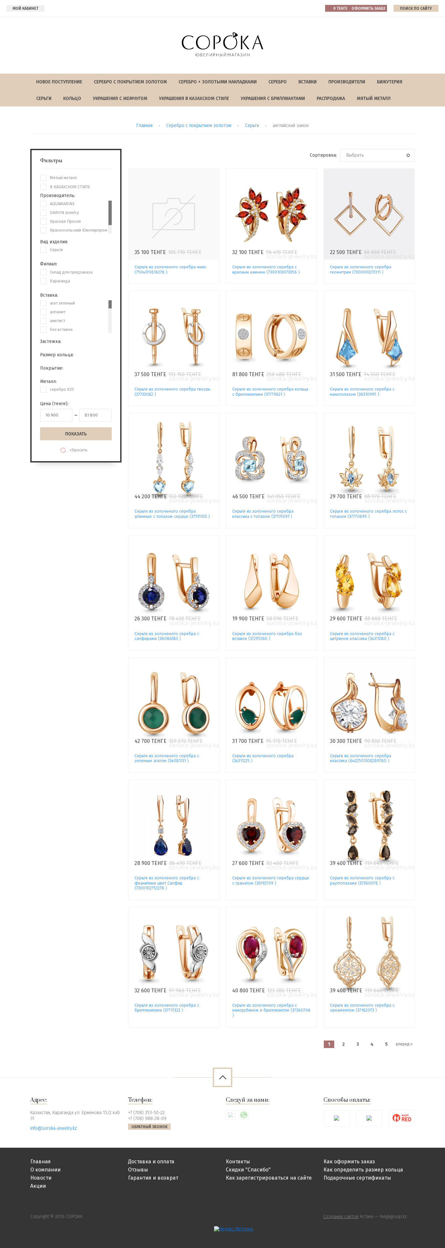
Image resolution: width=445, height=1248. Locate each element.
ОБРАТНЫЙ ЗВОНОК (149, 1127)
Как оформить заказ (349, 1161)
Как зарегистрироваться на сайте (269, 1178)
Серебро (277, 82)
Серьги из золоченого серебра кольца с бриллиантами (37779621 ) (270, 392)
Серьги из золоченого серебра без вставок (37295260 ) (267, 636)
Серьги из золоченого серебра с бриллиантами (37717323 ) (167, 1008)
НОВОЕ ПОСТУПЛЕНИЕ (59, 82)
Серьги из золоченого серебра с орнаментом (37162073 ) (362, 1008)
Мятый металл (374, 98)
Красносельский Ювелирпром (78, 230)
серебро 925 (62, 389)
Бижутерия (389, 82)
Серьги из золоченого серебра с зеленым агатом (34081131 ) (167, 758)
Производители (346, 82)
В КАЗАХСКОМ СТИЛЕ (70, 186)
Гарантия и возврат (153, 1178)
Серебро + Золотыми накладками (218, 82)
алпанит (57, 311)
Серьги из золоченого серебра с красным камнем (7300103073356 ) (266, 269)
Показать (76, 434)
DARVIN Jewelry (64, 212)
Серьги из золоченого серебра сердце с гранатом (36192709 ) (270, 880)
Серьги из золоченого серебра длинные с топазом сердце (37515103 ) (172, 514)
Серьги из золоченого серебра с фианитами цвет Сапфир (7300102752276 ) (167, 882)
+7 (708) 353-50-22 (146, 1112)
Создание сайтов (340, 1216)
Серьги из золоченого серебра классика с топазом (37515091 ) (263, 514)
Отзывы (138, 1170)
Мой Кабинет (25, 8)
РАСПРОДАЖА (331, 98)
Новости (40, 1178)
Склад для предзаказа (71, 272)
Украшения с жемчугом (120, 98)
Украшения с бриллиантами (273, 98)
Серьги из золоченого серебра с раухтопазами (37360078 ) (362, 880)
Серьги (43, 98)
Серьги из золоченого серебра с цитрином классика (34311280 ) (362, 636)
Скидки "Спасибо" (248, 1170)
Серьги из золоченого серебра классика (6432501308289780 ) (360, 758)
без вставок (61, 329)
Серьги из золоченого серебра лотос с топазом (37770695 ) (368, 514)
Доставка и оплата (151, 1161)
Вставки (307, 82)
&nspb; (173, 214)
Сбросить (79, 449)
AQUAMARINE (62, 203)
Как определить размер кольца (363, 1170)
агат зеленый (62, 303)
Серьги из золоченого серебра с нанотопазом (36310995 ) (362, 392)
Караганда (60, 280)
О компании (45, 1170)
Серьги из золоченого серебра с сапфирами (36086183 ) (167, 636)
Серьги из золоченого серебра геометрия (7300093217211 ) (360, 269)
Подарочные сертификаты (357, 1178)
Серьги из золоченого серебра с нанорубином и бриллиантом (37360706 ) (271, 1010)
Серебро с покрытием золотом (130, 82)
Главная (144, 125)
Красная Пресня (65, 221)
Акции (38, 1186)
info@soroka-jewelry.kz (53, 1128)
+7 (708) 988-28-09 (147, 1118)
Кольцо (72, 98)
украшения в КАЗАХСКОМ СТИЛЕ (194, 98)
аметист (57, 320)
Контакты (238, 1161)
